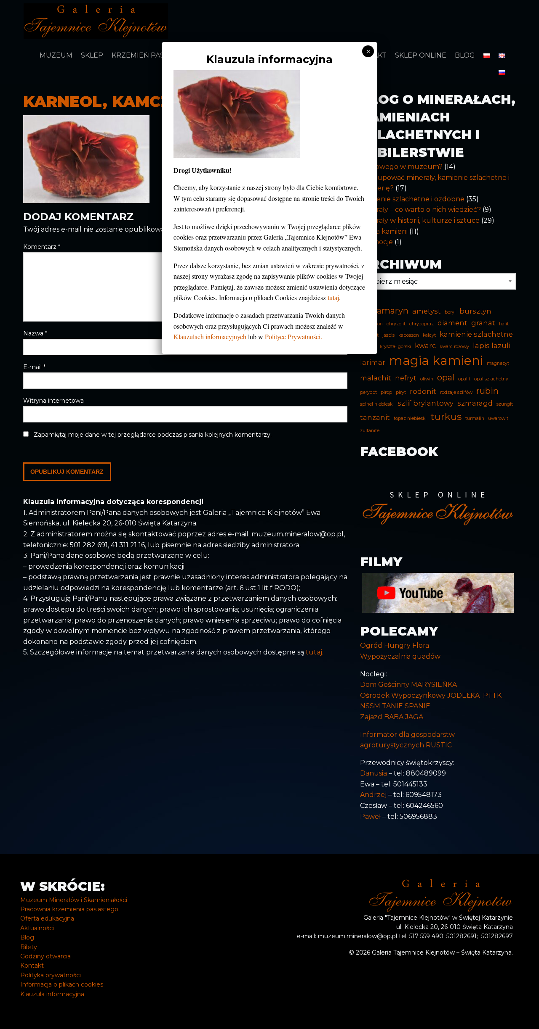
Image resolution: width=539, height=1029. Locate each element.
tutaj (333, 297)
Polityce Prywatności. (293, 336)
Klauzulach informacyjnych (209, 336)
